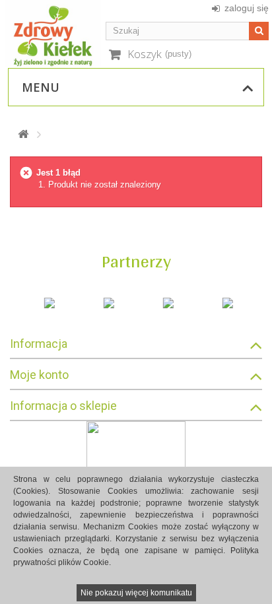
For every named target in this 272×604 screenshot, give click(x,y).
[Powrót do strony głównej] (23, 134)
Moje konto (39, 375)
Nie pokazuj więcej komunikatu (136, 592)
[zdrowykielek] (53, 33)
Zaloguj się (246, 8)
